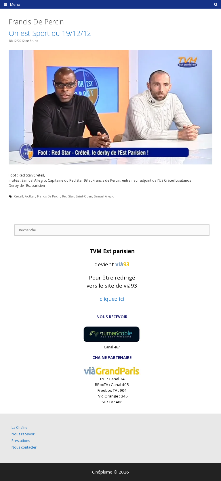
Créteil (18, 196)
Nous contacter (24, 447)
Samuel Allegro (104, 196)
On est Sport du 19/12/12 (50, 33)
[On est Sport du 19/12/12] (110, 163)
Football (30, 196)
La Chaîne (19, 427)
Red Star (68, 196)
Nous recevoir (23, 434)
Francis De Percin (48, 196)
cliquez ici (112, 298)
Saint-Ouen (84, 196)
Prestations (21, 440)
